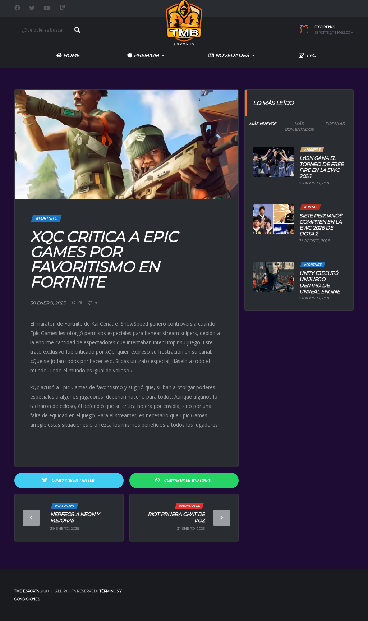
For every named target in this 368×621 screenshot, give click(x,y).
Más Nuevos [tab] (262, 123)
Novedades (231, 55)
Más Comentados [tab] (299, 126)
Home (70, 55)
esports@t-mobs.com (334, 32)
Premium (145, 55)
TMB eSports (26, 591)
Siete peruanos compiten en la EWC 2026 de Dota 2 (320, 224)
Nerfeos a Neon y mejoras (74, 517)
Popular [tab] (335, 123)
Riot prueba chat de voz (176, 517)
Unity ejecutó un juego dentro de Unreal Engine (319, 282)
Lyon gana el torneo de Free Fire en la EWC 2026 (321, 167)
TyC (310, 55)
